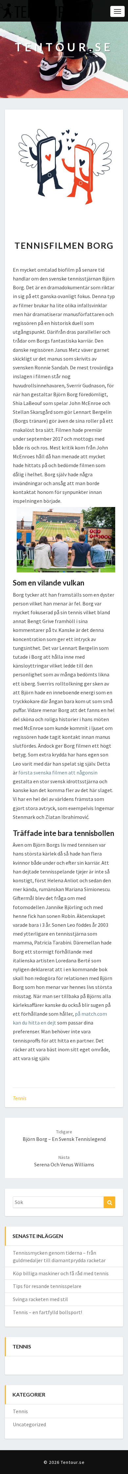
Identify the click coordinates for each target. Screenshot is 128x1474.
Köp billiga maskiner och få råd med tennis (61, 1273)
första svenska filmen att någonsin (57, 772)
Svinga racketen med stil (40, 1299)
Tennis (19, 1098)
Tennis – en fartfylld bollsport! (47, 1312)
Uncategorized (29, 1424)
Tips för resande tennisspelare (47, 1286)
